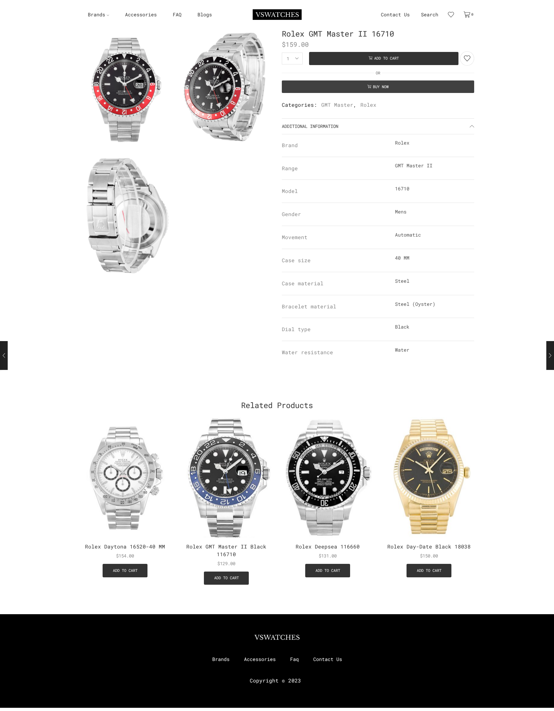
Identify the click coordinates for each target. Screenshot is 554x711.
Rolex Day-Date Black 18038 (429, 546)
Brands (96, 15)
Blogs (204, 15)
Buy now (381, 86)
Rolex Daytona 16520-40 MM (125, 546)
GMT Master (337, 104)
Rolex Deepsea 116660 (328, 546)
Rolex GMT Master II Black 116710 (226, 550)
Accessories (141, 15)
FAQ (177, 15)
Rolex (368, 104)
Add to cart (386, 58)
